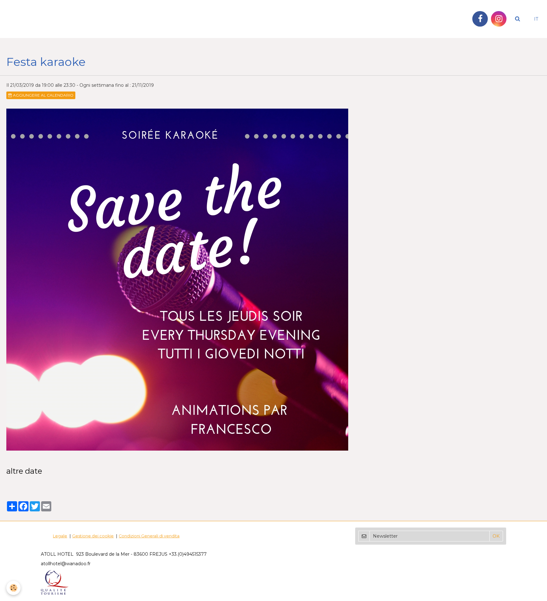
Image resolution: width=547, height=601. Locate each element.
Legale (60, 536)
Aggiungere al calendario (42, 95)
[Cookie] (13, 588)
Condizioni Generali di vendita (149, 536)
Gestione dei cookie (93, 536)
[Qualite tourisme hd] (54, 582)
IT (536, 19)
